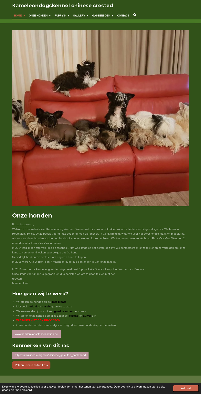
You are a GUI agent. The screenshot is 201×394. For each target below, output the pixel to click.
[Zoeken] (135, 15)
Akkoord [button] (186, 388)
